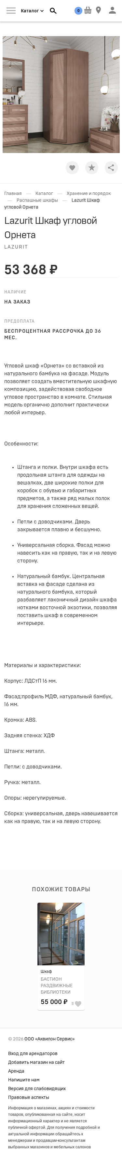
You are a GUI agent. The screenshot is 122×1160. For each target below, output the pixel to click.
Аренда (16, 1071)
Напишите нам (24, 1080)
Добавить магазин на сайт (36, 1062)
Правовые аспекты (28, 1097)
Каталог (44, 193)
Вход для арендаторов (33, 1053)
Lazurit (16, 247)
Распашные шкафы (37, 200)
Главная (13, 193)
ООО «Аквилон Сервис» (49, 1039)
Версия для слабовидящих (37, 1089)
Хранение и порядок (89, 193)
